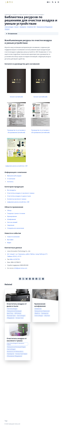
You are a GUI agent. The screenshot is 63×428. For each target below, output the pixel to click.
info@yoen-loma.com (20, 268)
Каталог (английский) (40, 97)
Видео (9, 242)
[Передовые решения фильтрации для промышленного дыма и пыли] (18, 305)
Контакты (10, 182)
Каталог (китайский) (16, 97)
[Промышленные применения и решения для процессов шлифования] (45, 305)
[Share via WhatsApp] (39, 278)
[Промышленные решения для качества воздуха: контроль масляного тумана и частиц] (18, 342)
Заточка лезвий (12, 222)
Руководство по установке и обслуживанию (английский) (40, 131)
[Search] (52, 2)
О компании (11, 179)
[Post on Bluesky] (26, 278)
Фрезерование (12, 216)
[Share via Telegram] (43, 278)
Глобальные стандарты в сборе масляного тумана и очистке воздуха (24, 14)
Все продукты (11, 190)
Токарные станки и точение (16, 213)
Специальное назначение (15, 228)
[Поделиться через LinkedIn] (20, 278)
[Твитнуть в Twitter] (23, 278)
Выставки (10, 240)
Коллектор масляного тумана (16, 199)
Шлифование (11, 219)
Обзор (9, 210)
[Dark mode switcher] (55, 2)
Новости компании (13, 237)
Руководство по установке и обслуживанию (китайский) (16, 131)
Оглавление (12, 34)
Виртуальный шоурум (14, 176)
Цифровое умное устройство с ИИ (16, 166)
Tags (6, 421)
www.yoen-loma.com (14, 424)
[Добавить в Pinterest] (33, 278)
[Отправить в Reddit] (30, 278)
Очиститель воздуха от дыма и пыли (19, 196)
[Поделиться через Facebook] (36, 278)
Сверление (10, 225)
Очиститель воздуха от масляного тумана (20, 193)
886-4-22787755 (15, 259)
